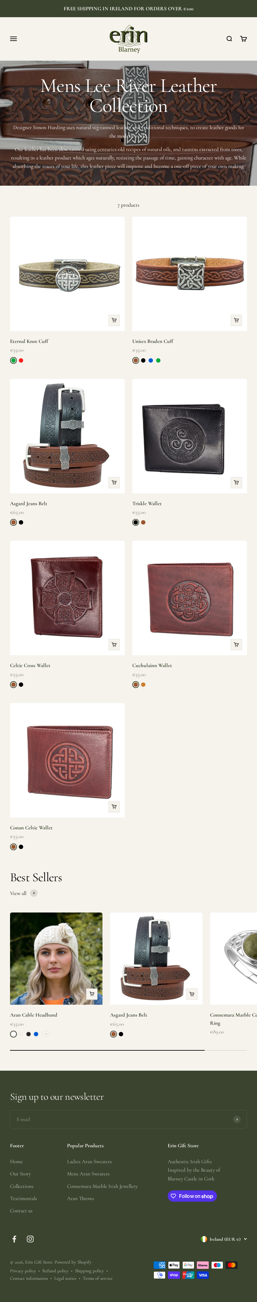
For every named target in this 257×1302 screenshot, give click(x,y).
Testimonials (23, 1198)
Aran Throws (80, 1198)
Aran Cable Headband (33, 1015)
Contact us (21, 1210)
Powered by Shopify (73, 1262)
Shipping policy (89, 1271)
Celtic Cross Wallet (30, 665)
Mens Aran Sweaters (88, 1173)
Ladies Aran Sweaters (89, 1161)
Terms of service (98, 1278)
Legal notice (65, 1278)
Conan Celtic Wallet (31, 827)
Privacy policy (23, 1271)
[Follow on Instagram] (30, 1239)
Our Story (20, 1173)
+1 (46, 1034)
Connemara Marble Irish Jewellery (102, 1186)
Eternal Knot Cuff (29, 341)
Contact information (29, 1278)
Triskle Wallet (147, 503)
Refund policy (55, 1271)
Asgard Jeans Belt (28, 503)
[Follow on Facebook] (14, 1239)
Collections (22, 1186)
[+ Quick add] (114, 320)
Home (16, 1161)
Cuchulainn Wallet (152, 665)
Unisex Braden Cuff (152, 341)
